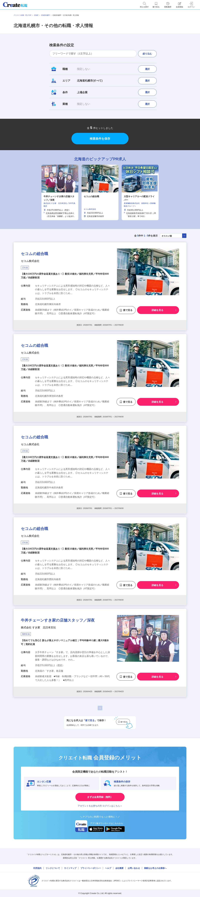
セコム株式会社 (30, 261)
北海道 (36, 15)
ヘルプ (108, 868)
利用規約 (37, 868)
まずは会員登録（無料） (100, 797)
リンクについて (53, 868)
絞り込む (147, 53)
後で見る (128, 310)
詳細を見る (157, 310)
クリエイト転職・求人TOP (22, 15)
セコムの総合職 (34, 253)
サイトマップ (70, 868)
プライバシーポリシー (91, 868)
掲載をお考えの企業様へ (155, 868)
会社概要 (119, 868)
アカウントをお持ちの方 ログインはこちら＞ (100, 806)
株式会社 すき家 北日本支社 (38, 627)
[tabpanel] (100, 192)
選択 (147, 69)
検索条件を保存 (100, 138)
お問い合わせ (134, 868)
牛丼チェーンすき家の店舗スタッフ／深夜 (58, 620)
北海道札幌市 (45, 15)
